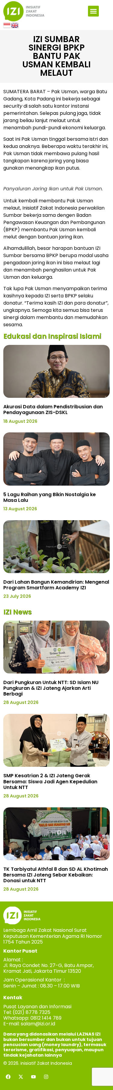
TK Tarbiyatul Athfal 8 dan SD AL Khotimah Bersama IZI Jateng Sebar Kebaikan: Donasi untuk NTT (55, 875)
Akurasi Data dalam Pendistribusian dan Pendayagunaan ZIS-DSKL (53, 409)
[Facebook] (8, 1077)
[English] (15, 25)
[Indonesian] (7, 25)
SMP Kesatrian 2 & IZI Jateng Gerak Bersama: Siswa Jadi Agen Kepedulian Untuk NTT (50, 781)
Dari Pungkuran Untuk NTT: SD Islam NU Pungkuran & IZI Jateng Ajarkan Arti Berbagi (51, 688)
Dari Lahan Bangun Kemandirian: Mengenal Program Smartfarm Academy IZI (56, 585)
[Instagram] (46, 1077)
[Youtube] (33, 1077)
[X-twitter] (21, 1077)
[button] (93, 11)
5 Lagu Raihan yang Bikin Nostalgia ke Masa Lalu (49, 497)
